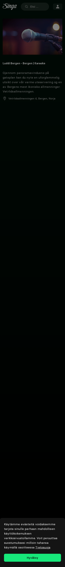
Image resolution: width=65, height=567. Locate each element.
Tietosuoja (42, 547)
